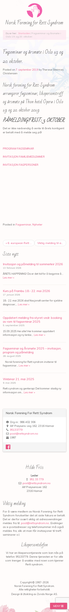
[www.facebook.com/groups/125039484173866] (8, 448)
